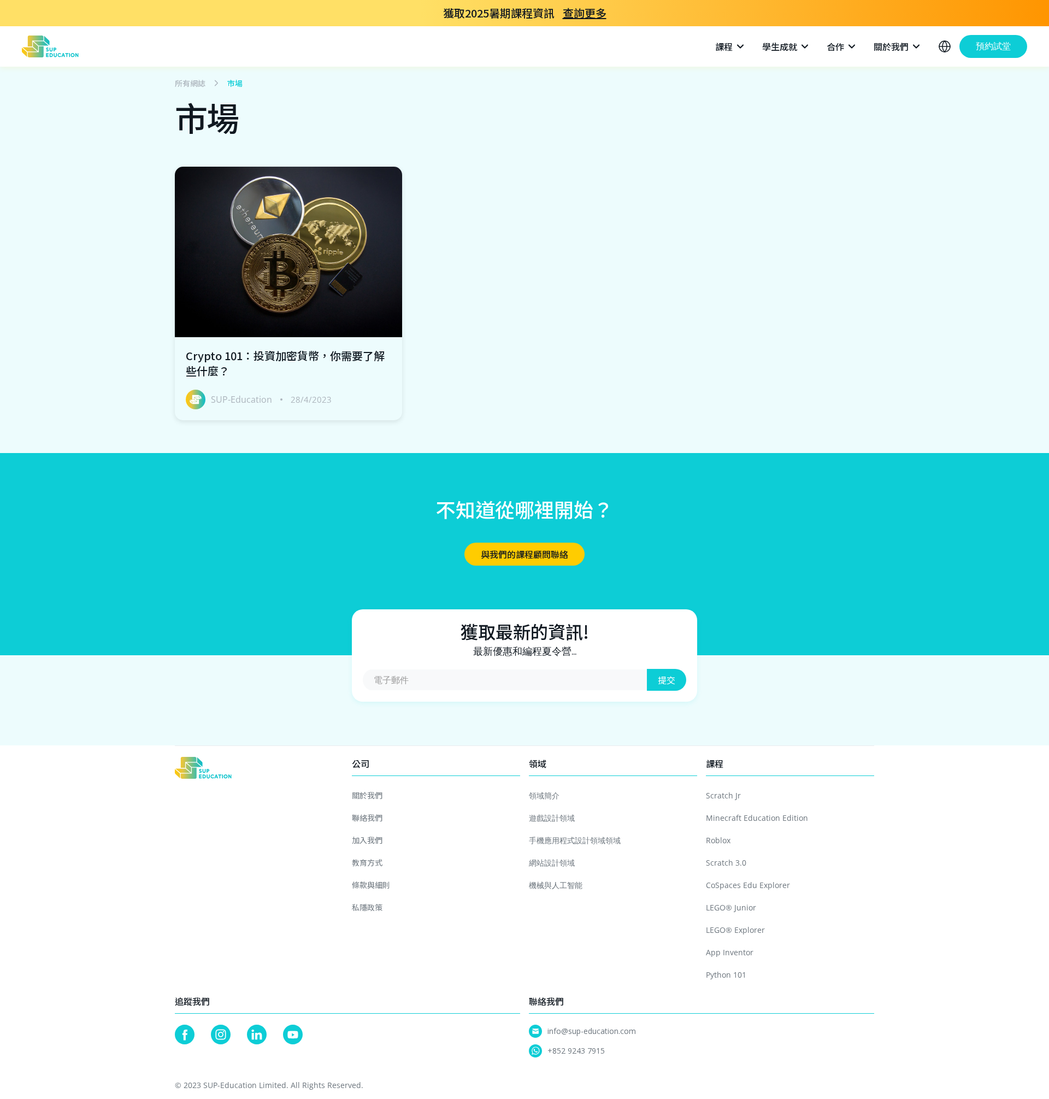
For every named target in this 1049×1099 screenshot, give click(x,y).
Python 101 (726, 974)
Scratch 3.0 (726, 862)
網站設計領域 (552, 862)
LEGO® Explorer (735, 930)
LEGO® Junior (731, 907)
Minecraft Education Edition (757, 818)
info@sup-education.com (591, 1031)
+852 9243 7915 (576, 1050)
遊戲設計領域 (552, 818)
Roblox (718, 840)
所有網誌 (190, 83)
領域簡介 (544, 795)
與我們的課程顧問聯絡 (524, 554)
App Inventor (729, 952)
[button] (730, 46)
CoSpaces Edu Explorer (748, 885)
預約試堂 (993, 46)
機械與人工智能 (555, 885)
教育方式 (367, 862)
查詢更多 (584, 13)
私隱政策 (367, 907)
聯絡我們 (367, 817)
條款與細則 (371, 884)
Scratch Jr (723, 795)
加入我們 (367, 839)
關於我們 (367, 795)
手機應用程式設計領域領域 (575, 840)
